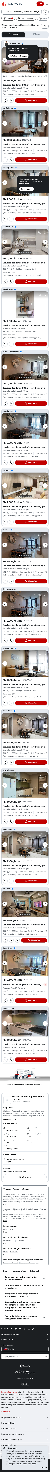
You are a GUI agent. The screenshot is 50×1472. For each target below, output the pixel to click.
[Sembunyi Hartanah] (40, 51)
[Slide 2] (21, 70)
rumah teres (40, 1198)
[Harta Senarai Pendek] (45, 51)
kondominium (8, 1200)
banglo (31, 1200)
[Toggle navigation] (46, 3)
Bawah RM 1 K (22, 1241)
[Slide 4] (24, 70)
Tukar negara (7, 1345)
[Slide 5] (26, 70)
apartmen (18, 1200)
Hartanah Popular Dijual (11, 1439)
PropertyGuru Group (10, 1334)
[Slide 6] (28, 70)
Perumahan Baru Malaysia (12, 1434)
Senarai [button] (15, 35)
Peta (38, 35)
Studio (5, 1252)
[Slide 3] (23, 252)
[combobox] (24, 11)
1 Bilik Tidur (14, 1252)
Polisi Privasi (36, 1456)
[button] (11, 1119)
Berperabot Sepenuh (10, 1263)
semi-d (25, 1200)
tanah (40, 1200)
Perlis (5, 1229)
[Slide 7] (30, 252)
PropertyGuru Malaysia (11, 1417)
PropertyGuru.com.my (9, 1392)
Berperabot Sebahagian (29, 1263)
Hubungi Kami (7, 1339)
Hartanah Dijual (8, 1423)
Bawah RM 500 (9, 1241)
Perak (11, 1229)
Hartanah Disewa (8, 1428)
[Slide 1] (19, 70)
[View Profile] (25, 43)
